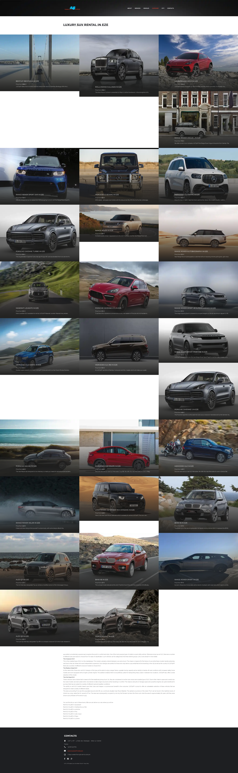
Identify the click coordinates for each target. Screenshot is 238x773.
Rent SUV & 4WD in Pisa (70, 711)
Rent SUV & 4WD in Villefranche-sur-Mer (75, 707)
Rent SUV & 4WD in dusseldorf (72, 704)
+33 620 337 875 (72, 747)
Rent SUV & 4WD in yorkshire (71, 709)
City (163, 8)
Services (137, 8)
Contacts (170, 8)
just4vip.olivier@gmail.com (75, 750)
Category (155, 8)
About (129, 8)
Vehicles (146, 8)
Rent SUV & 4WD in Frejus (70, 716)
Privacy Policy (86, 763)
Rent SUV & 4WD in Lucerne (71, 718)
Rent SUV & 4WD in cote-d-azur (72, 714)
